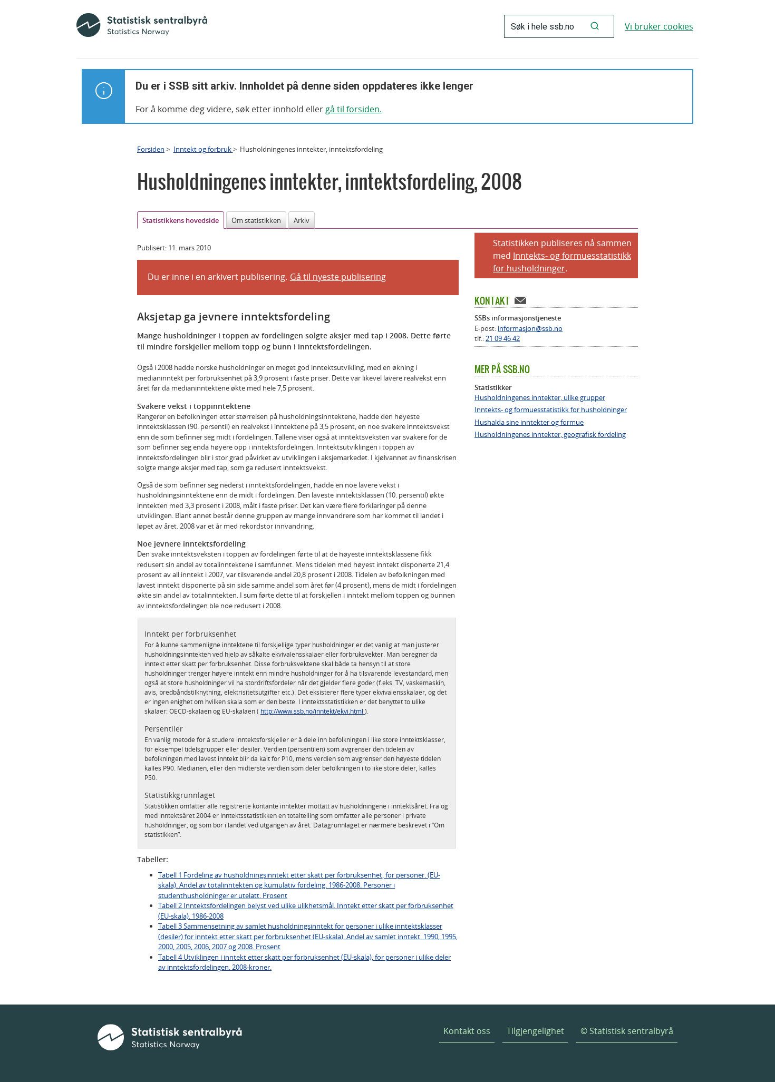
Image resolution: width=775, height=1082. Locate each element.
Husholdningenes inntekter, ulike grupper (539, 397)
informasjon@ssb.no (530, 328)
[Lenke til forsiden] (141, 26)
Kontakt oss (466, 1031)
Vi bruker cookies (659, 26)
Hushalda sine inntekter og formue (529, 422)
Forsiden (150, 149)
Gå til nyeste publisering (338, 276)
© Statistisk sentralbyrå (626, 1031)
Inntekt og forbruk (203, 149)
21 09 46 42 (503, 338)
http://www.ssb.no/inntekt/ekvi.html (312, 711)
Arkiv (301, 220)
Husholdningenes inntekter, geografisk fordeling (550, 434)
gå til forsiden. (353, 109)
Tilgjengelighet (535, 1031)
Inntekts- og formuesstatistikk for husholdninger (550, 409)
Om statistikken (256, 220)
